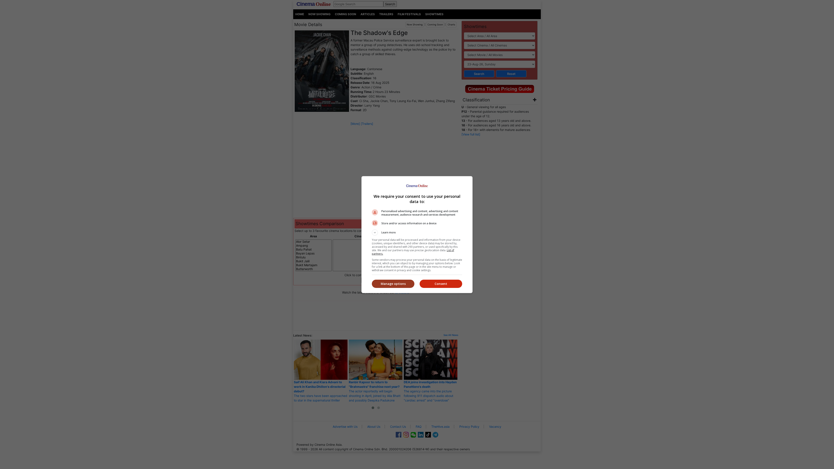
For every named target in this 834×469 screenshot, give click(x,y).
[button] (417, 233)
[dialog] (417, 234)
